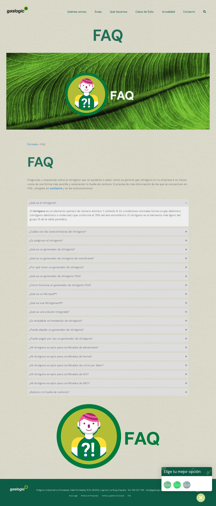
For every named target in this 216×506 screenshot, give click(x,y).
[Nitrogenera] (177, 485)
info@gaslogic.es (155, 490)
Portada (32, 144)
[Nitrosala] (187, 485)
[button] (204, 12)
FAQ (129, 496)
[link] (77, 12)
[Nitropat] (167, 485)
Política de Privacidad (89, 496)
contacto (56, 188)
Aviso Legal (73, 496)
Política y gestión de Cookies (113, 496)
